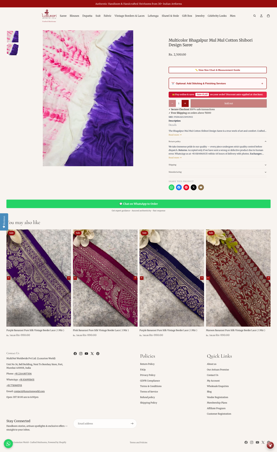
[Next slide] (69, 278)
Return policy (174, 141)
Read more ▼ (175, 135)
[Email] (201, 187)
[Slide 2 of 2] (12, 49)
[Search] (254, 15)
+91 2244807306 (23, 373)
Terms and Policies (138, 442)
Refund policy (147, 397)
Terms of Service (149, 391)
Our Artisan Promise (218, 369)
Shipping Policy (148, 402)
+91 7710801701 (14, 385)
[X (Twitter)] (194, 187)
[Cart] (268, 15)
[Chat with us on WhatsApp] (8, 443)
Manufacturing (175, 172)
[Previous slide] (8, 278)
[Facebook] (179, 187)
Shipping (172, 164)
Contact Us (212, 375)
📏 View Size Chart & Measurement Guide (217, 70)
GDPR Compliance (150, 380)
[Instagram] (81, 353)
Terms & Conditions (151, 386)
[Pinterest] (186, 187)
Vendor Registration (217, 397)
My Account (213, 380)
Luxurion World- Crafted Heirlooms (30, 442)
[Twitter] (92, 353)
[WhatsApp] (171, 187)
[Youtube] (86, 353)
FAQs (143, 369)
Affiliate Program (216, 408)
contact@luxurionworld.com (29, 391)
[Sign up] (132, 423)
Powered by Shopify (57, 442)
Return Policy (147, 364)
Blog (209, 391)
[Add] (66, 322)
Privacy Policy (147, 375)
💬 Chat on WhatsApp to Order (138, 203)
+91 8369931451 (26, 379)
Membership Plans (217, 402)
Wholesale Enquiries (218, 386)
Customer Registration (219, 413)
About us (211, 364)
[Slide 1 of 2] (12, 36)
